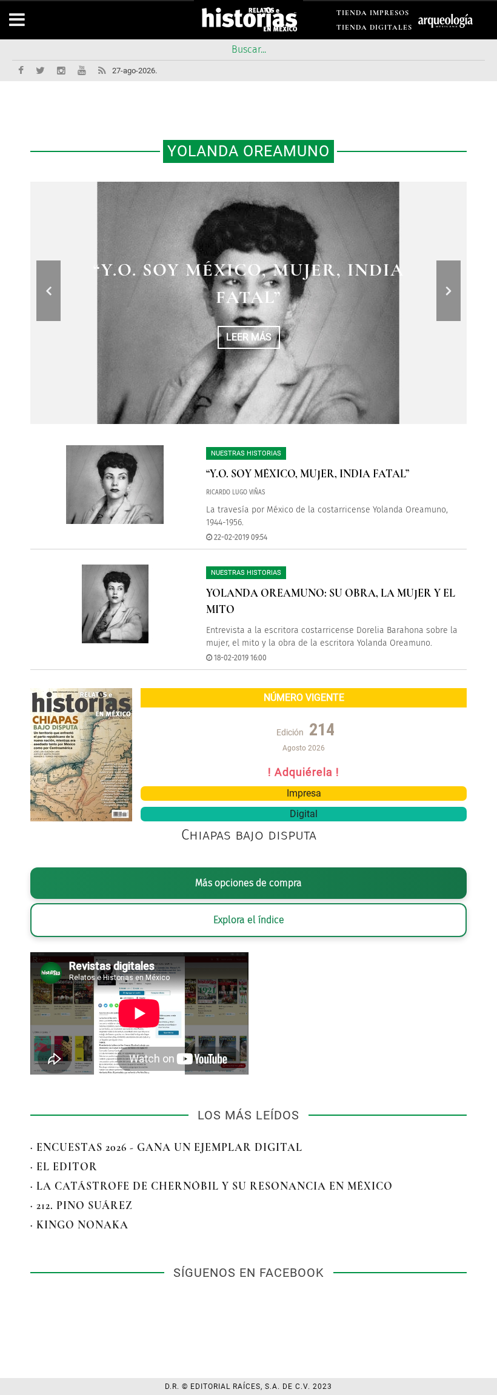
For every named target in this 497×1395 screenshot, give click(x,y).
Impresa (304, 793)
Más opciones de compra (248, 883)
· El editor (64, 1166)
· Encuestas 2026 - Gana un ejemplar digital (166, 1147)
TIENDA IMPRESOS (372, 15)
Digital (304, 814)
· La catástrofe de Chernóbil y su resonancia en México (211, 1186)
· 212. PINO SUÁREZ (81, 1205)
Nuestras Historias (246, 453)
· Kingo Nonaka (79, 1224)
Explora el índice (248, 920)
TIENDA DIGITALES (374, 29)
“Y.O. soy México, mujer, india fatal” (307, 473)
